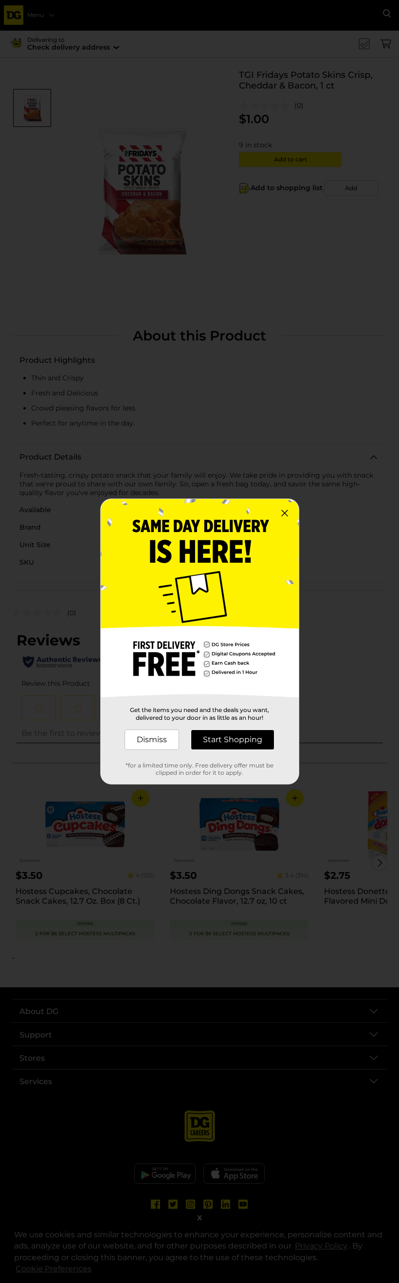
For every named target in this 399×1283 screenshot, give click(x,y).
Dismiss (152, 739)
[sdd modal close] (284, 513)
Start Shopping (232, 739)
